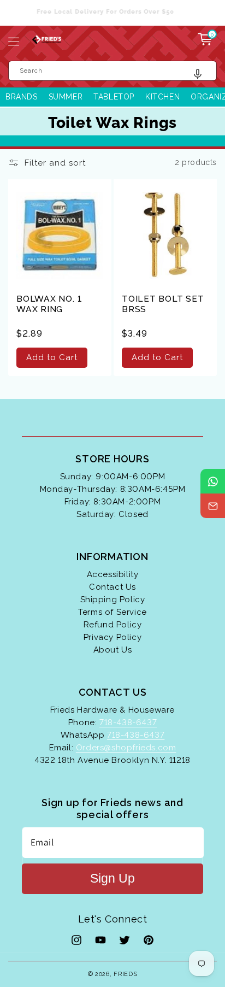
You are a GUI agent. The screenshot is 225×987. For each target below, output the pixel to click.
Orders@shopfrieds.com (126, 748)
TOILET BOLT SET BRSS (163, 303)
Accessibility (113, 574)
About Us (112, 650)
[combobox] (112, 70)
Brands (21, 96)
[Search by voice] (201, 77)
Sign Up (112, 878)
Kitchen (162, 96)
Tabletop (113, 96)
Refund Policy (113, 625)
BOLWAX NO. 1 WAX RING (49, 303)
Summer (66, 96)
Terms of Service (112, 612)
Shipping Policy (112, 599)
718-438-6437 (128, 722)
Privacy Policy (112, 637)
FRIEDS (125, 974)
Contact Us (112, 587)
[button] (14, 42)
